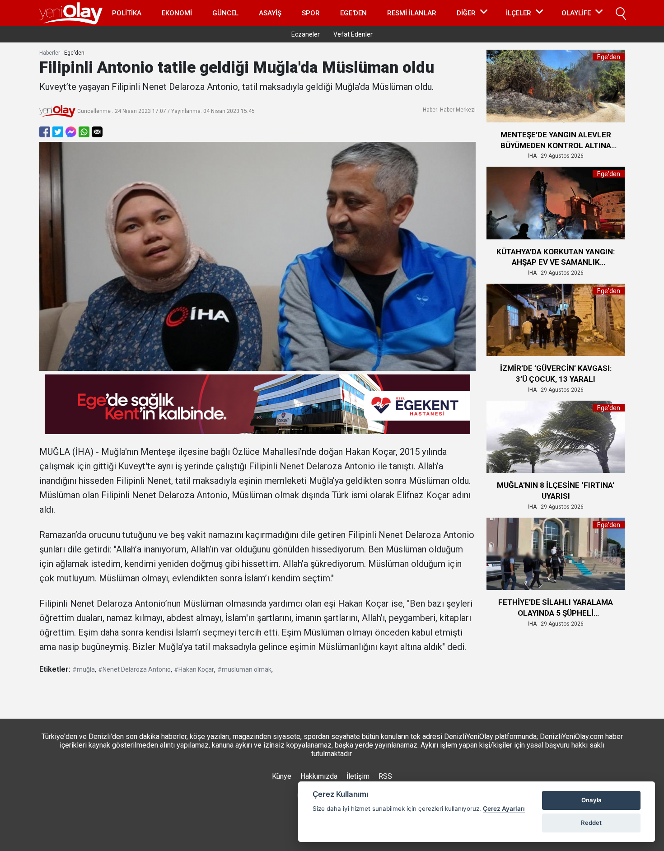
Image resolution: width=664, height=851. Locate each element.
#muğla (83, 669)
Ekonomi (177, 13)
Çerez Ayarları (504, 808)
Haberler (49, 53)
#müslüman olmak (244, 669)
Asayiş (270, 13)
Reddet (591, 822)
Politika (126, 13)
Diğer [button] (466, 13)
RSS (385, 776)
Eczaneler (305, 34)
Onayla (591, 800)
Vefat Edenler (353, 34)
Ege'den (353, 13)
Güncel (225, 13)
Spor (311, 13)
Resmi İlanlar (411, 13)
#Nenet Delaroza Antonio (134, 669)
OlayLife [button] (576, 13)
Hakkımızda (318, 776)
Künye (281, 776)
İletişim (357, 776)
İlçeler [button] (518, 13)
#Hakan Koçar (194, 669)
